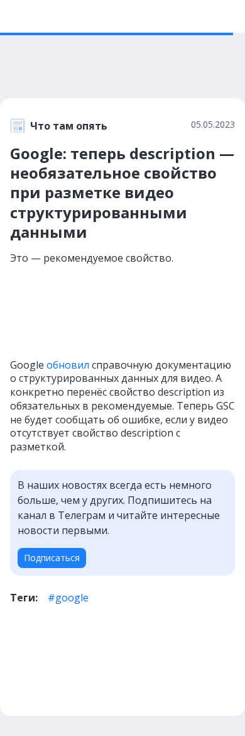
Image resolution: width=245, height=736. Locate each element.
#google (68, 598)
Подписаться (52, 558)
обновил (67, 365)
